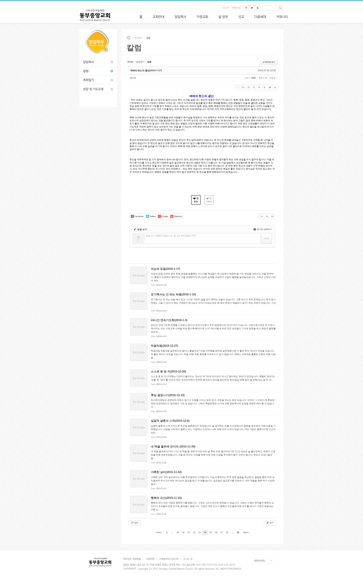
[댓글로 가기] (269, 87)
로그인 (226, 7)
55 (210, 532)
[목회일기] (98, 80)
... (172, 532)
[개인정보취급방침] (133, 559)
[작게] (254, 87)
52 (194, 532)
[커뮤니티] (282, 17)
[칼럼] (98, 71)
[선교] (241, 17)
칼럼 (148, 38)
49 (178, 532)
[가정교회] (202, 17)
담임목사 (138, 38)
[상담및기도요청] (98, 89)
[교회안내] (158, 17)
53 (200, 532)
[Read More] (202, 276)
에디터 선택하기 (264, 229)
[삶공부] (223, 17)
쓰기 (271, 523)
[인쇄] (275, 87)
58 (227, 532)
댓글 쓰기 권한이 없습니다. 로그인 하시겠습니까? (171, 235)
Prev (159, 532)
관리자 (133, 78)
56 (216, 532)
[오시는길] (188, 559)
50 (183, 532)
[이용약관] (150, 559)
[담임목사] (180, 17)
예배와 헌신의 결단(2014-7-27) (146, 70)
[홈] (140, 17)
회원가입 (236, 7)
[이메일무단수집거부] (169, 559)
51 (189, 532)
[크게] (248, 87)
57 (221, 532)
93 (238, 532)
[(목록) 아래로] (264, 87)
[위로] (259, 87)
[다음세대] (260, 17)
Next (245, 532)
